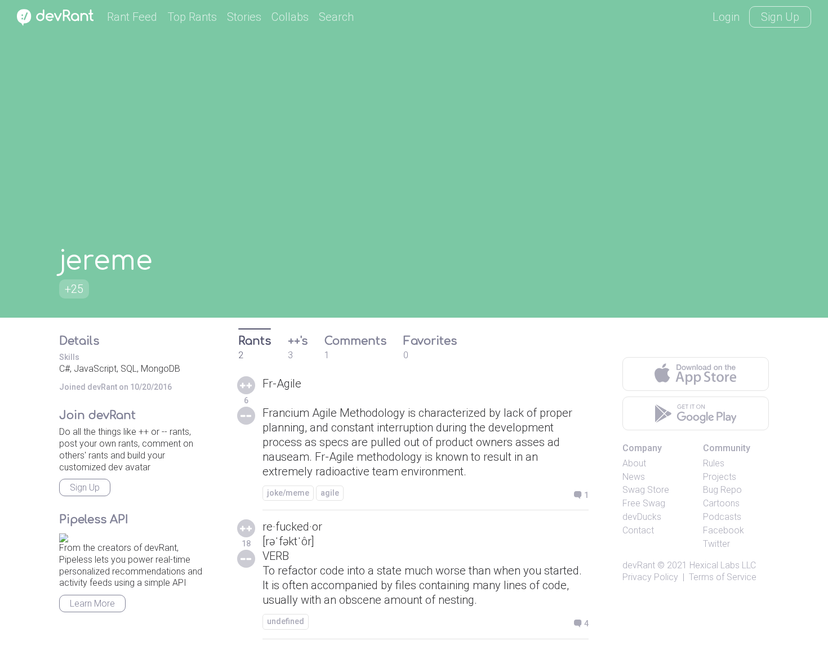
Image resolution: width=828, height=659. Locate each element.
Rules (713, 463)
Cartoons (721, 503)
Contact (638, 530)
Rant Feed (132, 17)
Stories (244, 17)
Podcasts (722, 516)
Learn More (92, 603)
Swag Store (645, 489)
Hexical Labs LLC (722, 565)
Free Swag (643, 503)
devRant (638, 565)
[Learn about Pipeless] (63, 536)
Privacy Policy (650, 577)
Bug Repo (722, 489)
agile (329, 492)
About (634, 463)
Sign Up (780, 17)
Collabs (290, 17)
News (633, 476)
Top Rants (192, 17)
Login (726, 17)
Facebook (723, 530)
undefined (285, 621)
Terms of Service (722, 577)
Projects (719, 476)
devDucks (641, 516)
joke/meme (288, 492)
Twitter (716, 543)
